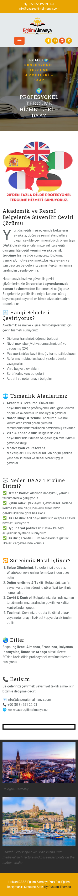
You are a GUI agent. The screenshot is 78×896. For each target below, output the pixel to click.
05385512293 (39, 4)
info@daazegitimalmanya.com (39, 8)
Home (35, 60)
